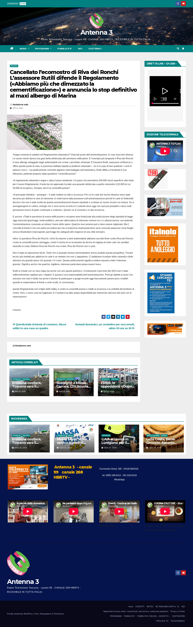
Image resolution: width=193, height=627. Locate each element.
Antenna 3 (96, 32)
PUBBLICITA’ (65, 48)
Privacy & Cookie (178, 611)
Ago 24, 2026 (155, 448)
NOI (80, 48)
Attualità (17, 379)
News (23, 48)
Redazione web (20, 104)
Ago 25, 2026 (21, 448)
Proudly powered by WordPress (20, 614)
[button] (178, 48)
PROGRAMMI (116, 616)
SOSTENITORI (178, 616)
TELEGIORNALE (178, 621)
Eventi (70, 435)
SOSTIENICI (94, 48)
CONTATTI (139, 607)
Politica (14, 66)
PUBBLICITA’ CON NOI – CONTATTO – (153, 616)
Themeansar (59, 614)
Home (130, 607)
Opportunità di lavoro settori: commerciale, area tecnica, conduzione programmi (135, 611)
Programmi (42, 48)
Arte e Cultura (153, 435)
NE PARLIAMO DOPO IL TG (167, 607)
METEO (150, 607)
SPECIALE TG (162, 621)
